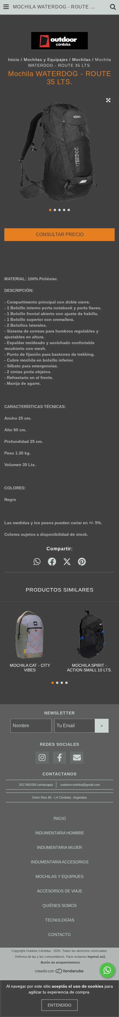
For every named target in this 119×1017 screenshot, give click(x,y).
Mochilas (81, 59)
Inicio (13, 59)
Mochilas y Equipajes (46, 59)
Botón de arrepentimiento (60, 962)
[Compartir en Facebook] (52, 562)
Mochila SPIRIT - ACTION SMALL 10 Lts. (89, 667)
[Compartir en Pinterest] (82, 562)
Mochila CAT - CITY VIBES (30, 667)
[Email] (76, 758)
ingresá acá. (97, 956)
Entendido (59, 1005)
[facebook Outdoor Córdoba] (59, 758)
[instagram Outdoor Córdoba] (42, 758)
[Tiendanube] (59, 973)
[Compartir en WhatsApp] (37, 562)
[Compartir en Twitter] (67, 562)
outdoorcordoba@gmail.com (80, 784)
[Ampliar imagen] (108, 100)
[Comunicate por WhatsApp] (107, 970)
